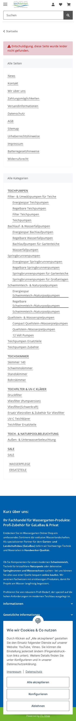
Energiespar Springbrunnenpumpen (37, 262)
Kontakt (13, 83)
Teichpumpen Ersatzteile (25, 341)
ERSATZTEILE (18, 470)
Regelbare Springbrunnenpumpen (36, 267)
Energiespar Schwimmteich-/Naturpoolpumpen (36, 293)
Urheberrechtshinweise (24, 136)
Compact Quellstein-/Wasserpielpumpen (40, 323)
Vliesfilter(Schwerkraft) (23, 407)
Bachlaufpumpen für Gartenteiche (36, 244)
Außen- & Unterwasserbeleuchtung (32, 440)
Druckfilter (15, 395)
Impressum (14, 671)
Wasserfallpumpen (25, 250)
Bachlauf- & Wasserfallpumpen (29, 226)
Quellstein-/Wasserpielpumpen (34, 329)
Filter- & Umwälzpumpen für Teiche (32, 196)
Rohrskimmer (17, 380)
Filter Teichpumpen (26, 214)
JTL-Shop (45, 716)
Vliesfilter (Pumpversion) (24, 401)
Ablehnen (38, 706)
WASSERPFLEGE (19, 464)
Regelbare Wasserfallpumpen (33, 238)
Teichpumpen (22, 220)
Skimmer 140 (16, 362)
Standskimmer (17, 374)
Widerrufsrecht (18, 159)
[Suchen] (68, 15)
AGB (10, 121)
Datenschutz (34, 671)
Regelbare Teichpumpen (29, 208)
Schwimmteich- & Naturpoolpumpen (33, 285)
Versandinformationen (23, 106)
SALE (11, 455)
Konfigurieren (38, 694)
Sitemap (13, 129)
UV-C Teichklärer (19, 419)
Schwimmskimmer (20, 368)
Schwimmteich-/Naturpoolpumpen (36, 311)
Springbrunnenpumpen (24, 256)
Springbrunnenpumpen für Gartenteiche (40, 273)
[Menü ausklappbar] (5, 2)
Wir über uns (17, 91)
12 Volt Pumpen (23, 335)
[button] (53, 4)
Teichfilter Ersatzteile (22, 424)
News (11, 76)
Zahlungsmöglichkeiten (23, 98)
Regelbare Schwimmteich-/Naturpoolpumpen (36, 303)
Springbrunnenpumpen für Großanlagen (40, 279)
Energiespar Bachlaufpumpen (33, 232)
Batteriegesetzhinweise (23, 151)
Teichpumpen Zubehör (23, 347)
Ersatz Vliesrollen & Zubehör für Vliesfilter (36, 413)
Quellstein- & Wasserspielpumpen (31, 317)
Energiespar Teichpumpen (31, 202)
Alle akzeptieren (38, 682)
